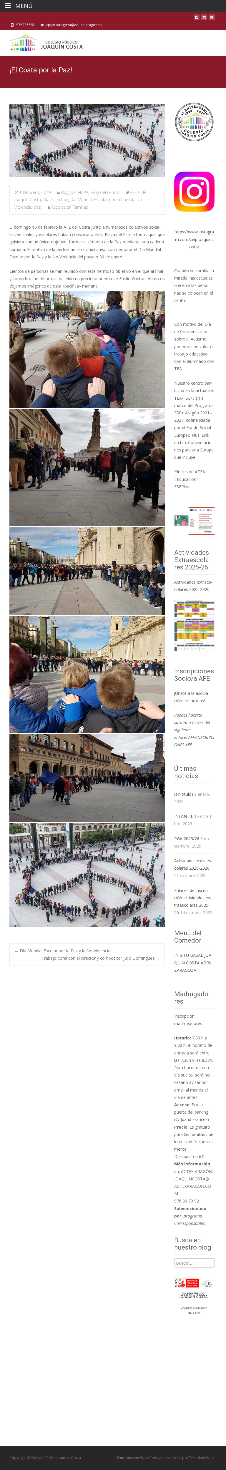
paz (37, 207)
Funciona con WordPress (138, 1457)
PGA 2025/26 (186, 838)
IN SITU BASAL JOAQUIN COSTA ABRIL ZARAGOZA (193, 962)
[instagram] (204, 19)
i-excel (176, 1457)
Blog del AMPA (74, 192)
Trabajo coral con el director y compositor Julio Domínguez (100, 958)
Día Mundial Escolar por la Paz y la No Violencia (62, 951)
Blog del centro (105, 192)
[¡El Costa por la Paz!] (87, 140)
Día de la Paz (55, 199)
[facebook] (197, 19)
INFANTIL (183, 816)
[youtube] (212, 19)
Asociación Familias (69, 207)
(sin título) (183, 794)
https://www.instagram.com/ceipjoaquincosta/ (194, 239)
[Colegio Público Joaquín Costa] (46, 42)
